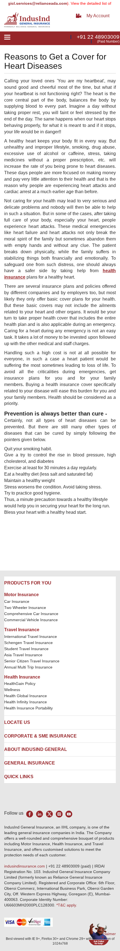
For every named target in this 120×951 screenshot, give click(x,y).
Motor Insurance (21, 594)
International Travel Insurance (30, 636)
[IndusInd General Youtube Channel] (68, 813)
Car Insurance (16, 601)
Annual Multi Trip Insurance (28, 667)
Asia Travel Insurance (23, 655)
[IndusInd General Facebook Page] (29, 813)
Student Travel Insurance (26, 649)
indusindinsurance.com (25, 866)
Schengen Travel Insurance (28, 642)
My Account (98, 15)
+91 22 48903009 (98, 37)
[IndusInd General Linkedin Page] (39, 813)
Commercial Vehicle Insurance (31, 620)
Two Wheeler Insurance (25, 607)
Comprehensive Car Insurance (31, 613)
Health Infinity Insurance (26, 702)
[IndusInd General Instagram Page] (59, 813)
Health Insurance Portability (28, 708)
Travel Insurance (21, 629)
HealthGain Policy (19, 683)
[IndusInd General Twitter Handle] (49, 813)
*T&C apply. (66, 905)
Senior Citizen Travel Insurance (31, 661)
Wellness (12, 689)
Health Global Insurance (26, 696)
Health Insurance (22, 677)
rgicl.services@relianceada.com (32, 3)
